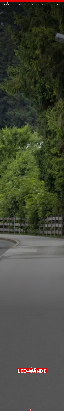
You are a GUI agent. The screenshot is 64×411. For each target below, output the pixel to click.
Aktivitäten (21, 4)
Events (29, 4)
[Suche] (57, 4)
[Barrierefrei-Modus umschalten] (55, 4)
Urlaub (33, 4)
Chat (32, 409)
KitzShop (43, 4)
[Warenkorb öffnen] (62, 4)
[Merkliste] (60, 4)
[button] (2, 4)
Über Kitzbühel (38, 4)
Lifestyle (25, 4)
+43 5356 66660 (5, 0)
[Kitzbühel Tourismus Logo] (7, 3)
